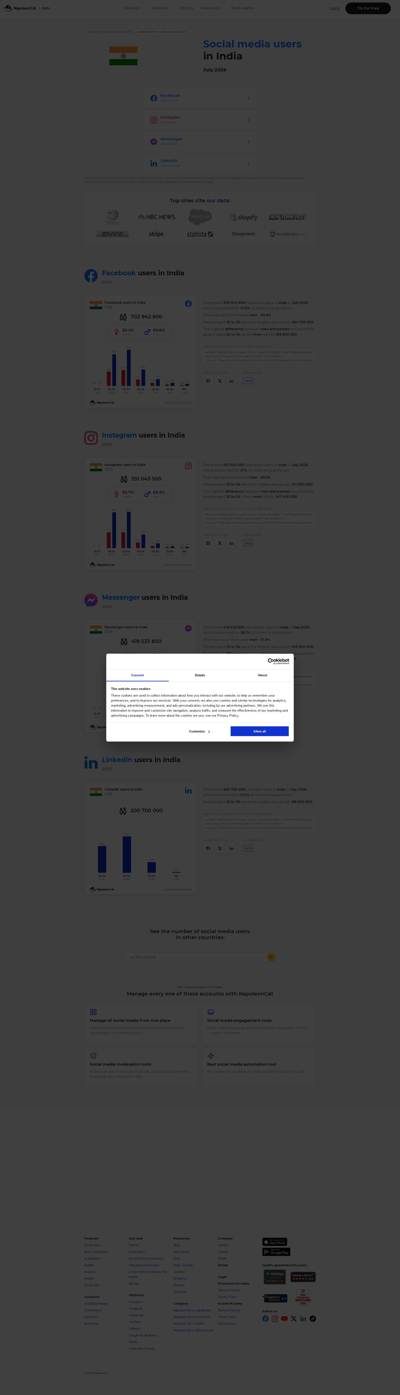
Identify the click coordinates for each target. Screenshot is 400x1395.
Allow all (259, 731)
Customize (197, 731)
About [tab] (262, 675)
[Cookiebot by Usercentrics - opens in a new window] (271, 661)
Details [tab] (200, 675)
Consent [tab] (137, 675)
